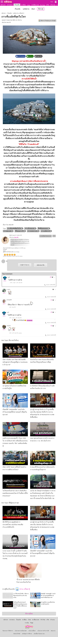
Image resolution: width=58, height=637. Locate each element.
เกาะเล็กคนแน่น (29, 228)
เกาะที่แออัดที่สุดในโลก (14, 228)
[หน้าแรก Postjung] (8, 1)
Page (31, 622)
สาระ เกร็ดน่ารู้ (24, 589)
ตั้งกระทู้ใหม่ (29, 613)
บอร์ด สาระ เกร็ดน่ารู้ (18, 13)
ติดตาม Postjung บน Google (48, 20)
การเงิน (27, 622)
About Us (53, 630)
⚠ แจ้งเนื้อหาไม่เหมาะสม (45, 236)
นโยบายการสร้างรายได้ (43, 630)
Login (24, 265)
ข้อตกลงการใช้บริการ (8, 630)
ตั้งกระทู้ (40, 9)
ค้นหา (33, 9)
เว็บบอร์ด (16, 5)
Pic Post (42, 5)
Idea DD (9, 22)
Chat (28, 5)
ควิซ (47, 5)
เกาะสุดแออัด (8, 231)
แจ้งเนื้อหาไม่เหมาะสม (39, 633)
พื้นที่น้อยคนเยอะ (43, 228)
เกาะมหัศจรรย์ (45, 231)
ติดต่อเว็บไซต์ (17, 633)
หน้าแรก (3, 5)
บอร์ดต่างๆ (26, 9)
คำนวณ (53, 5)
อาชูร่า (8, 289)
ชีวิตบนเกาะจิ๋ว (19, 231)
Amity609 (9, 299)
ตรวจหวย (10, 5)
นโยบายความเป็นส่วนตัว (21, 630)
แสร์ (9, 277)
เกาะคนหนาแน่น (33, 231)
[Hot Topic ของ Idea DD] (5, 243)
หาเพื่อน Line (35, 5)
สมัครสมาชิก (40, 265)
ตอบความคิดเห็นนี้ (50, 284)
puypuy (9, 325)
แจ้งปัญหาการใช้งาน (27, 633)
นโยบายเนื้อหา (32, 630)
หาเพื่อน (23, 5)
